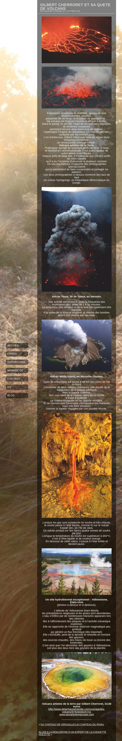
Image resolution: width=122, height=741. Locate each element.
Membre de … (17, 370)
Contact (13, 379)
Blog (11, 395)
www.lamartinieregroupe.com (76, 714)
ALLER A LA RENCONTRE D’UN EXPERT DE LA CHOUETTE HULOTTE (72, 733)
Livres (12, 354)
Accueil (13, 345)
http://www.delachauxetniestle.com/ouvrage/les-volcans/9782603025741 (76, 710)
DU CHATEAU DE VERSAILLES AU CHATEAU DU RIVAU (72, 724)
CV (9, 387)
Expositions (16, 362)
